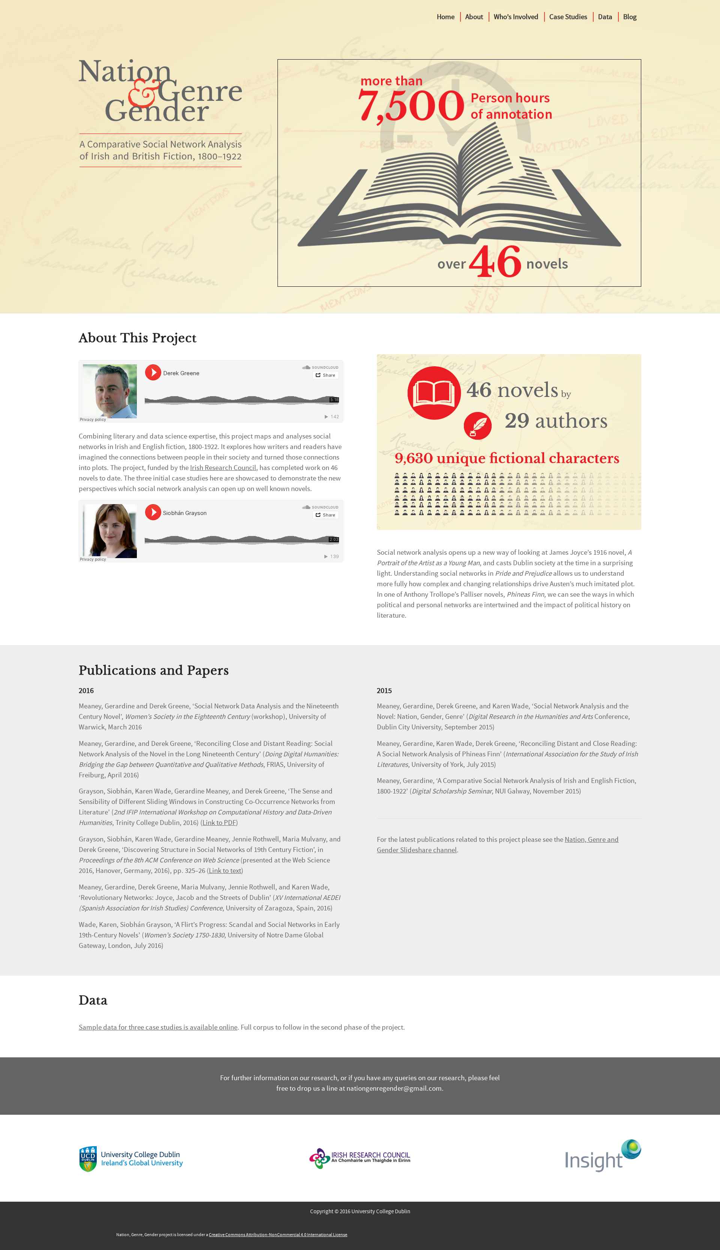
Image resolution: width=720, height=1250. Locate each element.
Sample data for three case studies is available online (158, 1027)
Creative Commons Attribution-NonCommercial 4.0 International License (278, 1235)
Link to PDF (219, 822)
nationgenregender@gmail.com (394, 1088)
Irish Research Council (223, 467)
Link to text (225, 870)
